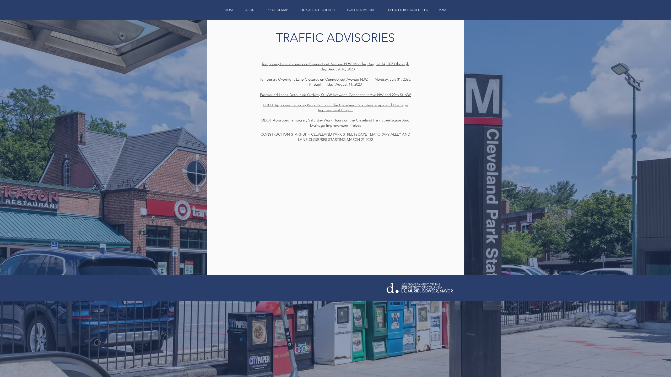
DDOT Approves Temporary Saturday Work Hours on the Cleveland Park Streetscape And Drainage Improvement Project (335, 123)
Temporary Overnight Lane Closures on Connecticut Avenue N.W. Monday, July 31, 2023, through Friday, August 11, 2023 (335, 82)
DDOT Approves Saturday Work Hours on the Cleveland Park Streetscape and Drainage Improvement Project (335, 108)
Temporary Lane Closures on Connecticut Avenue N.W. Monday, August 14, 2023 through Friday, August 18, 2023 (335, 66)
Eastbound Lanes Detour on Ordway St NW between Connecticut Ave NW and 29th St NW (335, 94)
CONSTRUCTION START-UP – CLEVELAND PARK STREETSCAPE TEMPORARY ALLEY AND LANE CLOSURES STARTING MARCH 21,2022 (335, 137)
